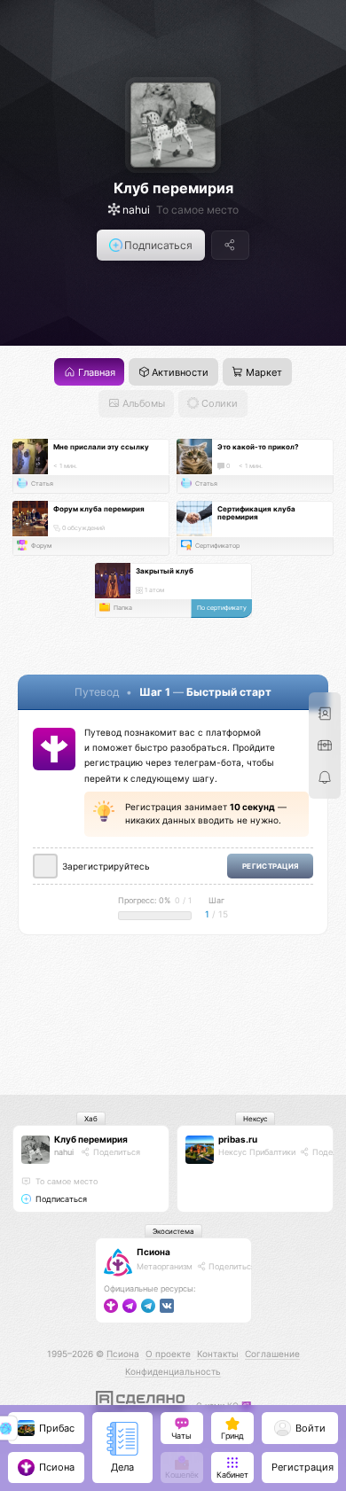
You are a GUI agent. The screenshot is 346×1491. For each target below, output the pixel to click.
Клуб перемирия (173, 188)
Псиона (153, 1251)
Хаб (91, 1118)
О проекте (168, 1353)
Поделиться (115, 1152)
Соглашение (272, 1353)
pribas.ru (237, 1139)
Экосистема (173, 1231)
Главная (95, 373)
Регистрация (270, 866)
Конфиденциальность (173, 1371)
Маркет (262, 373)
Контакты (218, 1353)
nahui (64, 1152)
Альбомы (142, 404)
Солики (218, 404)
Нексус (255, 1118)
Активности (178, 373)
